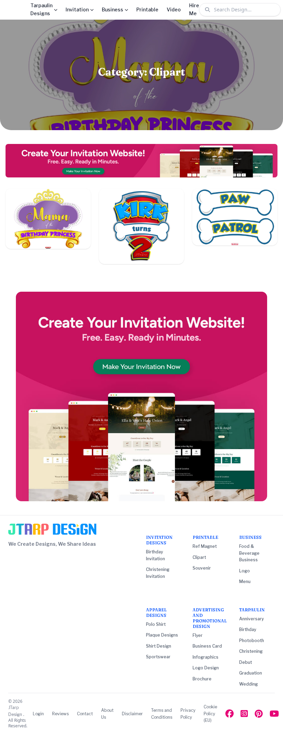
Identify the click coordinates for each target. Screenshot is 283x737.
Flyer (198, 635)
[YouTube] (274, 713)
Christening (251, 651)
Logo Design (206, 667)
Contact (85, 713)
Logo (244, 570)
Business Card (207, 646)
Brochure (202, 678)
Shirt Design (158, 646)
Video (174, 9)
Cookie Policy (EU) (210, 713)
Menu (245, 581)
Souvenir (202, 568)
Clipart (199, 557)
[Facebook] (229, 713)
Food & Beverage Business (249, 553)
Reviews (60, 713)
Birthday (247, 629)
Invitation (77, 9)
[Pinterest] (259, 713)
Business (112, 9)
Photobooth (251, 640)
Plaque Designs (162, 635)
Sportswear (158, 656)
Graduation (250, 673)
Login (38, 713)
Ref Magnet (205, 546)
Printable (147, 9)
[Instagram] (244, 713)
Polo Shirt (156, 624)
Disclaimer (132, 713)
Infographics (205, 657)
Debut (245, 662)
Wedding (248, 684)
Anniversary (251, 618)
